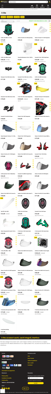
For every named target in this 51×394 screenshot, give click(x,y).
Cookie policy (5, 380)
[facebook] (9, 388)
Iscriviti (35, 383)
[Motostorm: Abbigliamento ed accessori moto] (4, 2)
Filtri (24, 388)
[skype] (7, 388)
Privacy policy (5, 376)
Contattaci (30, 365)
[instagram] (2, 388)
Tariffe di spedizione (32, 360)
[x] (4, 388)
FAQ (29, 356)
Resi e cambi (30, 363)
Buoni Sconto (31, 358)
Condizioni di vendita (6, 378)
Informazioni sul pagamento (8, 370)
